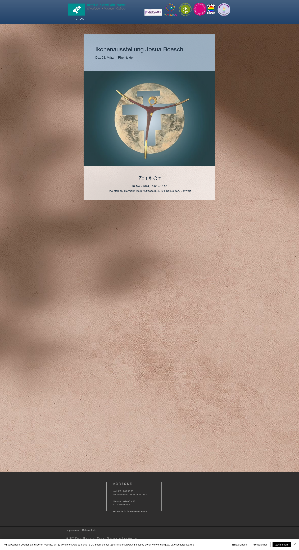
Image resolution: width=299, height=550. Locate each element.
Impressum (72, 530)
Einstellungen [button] (239, 544)
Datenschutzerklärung (182, 544)
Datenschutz (89, 530)
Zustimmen (281, 544)
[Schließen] (295, 544)
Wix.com (132, 538)
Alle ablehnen (260, 544)
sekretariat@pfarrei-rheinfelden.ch (130, 511)
